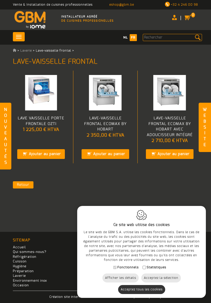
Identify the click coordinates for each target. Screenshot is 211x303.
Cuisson (20, 261)
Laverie (26, 50)
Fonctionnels (128, 267)
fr (133, 37)
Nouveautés (5, 136)
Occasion (21, 285)
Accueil (19, 247)
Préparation (23, 271)
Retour (23, 185)
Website (205, 127)
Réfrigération (24, 257)
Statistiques (156, 267)
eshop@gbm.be (121, 4)
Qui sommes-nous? (29, 252)
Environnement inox (30, 280)
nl (125, 37)
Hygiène (20, 266)
